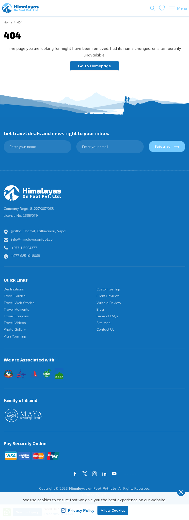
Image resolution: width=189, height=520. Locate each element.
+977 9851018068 (25, 255)
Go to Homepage (94, 65)
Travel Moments (16, 309)
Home (8, 22)
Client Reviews (108, 296)
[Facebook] (75, 473)
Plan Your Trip (15, 336)
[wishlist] (162, 8)
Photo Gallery (15, 329)
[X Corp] (84, 473)
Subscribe (163, 146)
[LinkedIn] (104, 473)
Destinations (14, 289)
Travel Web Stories (19, 303)
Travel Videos (15, 323)
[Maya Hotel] (94, 415)
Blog (100, 309)
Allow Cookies (113, 510)
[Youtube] (114, 473)
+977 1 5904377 (24, 248)
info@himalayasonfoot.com (33, 239)
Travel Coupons (16, 316)
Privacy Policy (81, 510)
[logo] (94, 193)
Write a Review (108, 303)
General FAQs (107, 316)
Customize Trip (108, 289)
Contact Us (105, 329)
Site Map (103, 323)
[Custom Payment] (94, 456)
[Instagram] (94, 473)
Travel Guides (15, 296)
